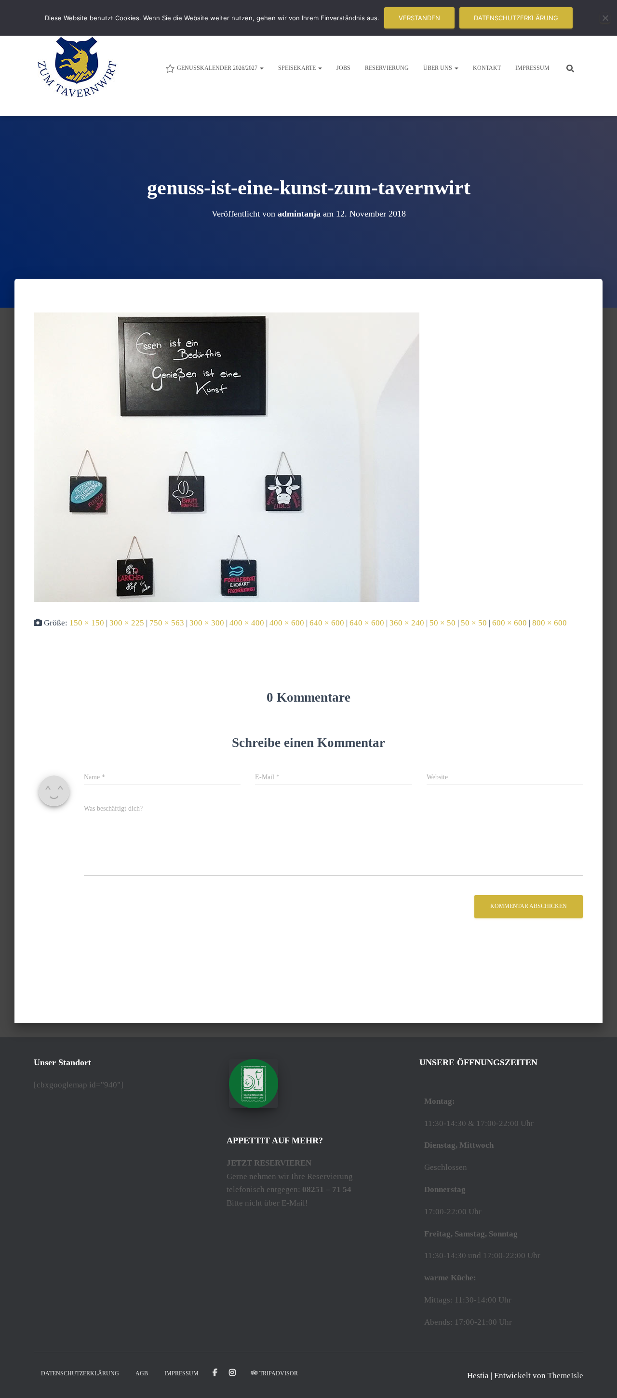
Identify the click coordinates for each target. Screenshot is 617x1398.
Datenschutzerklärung (516, 18)
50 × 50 (442, 622)
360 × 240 (406, 622)
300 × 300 (206, 622)
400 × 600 (286, 622)
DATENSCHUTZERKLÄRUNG (80, 1373)
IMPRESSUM (532, 68)
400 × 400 (246, 622)
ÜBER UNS (438, 68)
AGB (141, 1373)
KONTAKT (487, 68)
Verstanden (419, 18)
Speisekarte (297, 68)
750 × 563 (166, 622)
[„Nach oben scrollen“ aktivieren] (598, 1379)
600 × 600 (509, 622)
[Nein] (605, 18)
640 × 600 (326, 622)
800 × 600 (549, 622)
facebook (215, 1373)
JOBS (343, 68)
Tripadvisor (278, 1373)
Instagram (233, 1373)
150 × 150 (86, 622)
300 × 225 (126, 622)
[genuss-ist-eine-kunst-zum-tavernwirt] (226, 456)
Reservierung (387, 68)
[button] (261, 68)
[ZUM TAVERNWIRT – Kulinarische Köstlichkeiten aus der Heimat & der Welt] (77, 67)
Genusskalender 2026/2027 (218, 68)
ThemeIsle (565, 1375)
